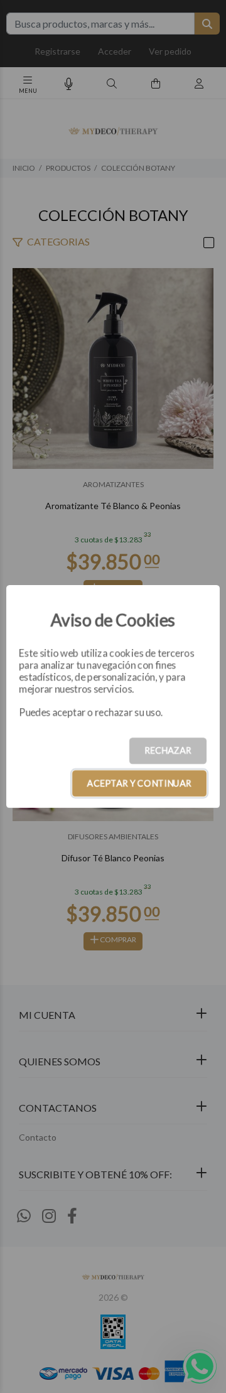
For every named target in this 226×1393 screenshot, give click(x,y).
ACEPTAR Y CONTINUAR (139, 783)
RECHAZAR (167, 750)
